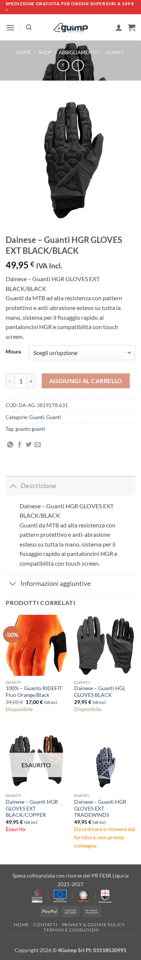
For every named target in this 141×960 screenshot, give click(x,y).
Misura (13, 352)
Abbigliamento (79, 52)
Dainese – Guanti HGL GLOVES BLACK (100, 691)
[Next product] (63, 65)
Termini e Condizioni (71, 930)
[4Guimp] (70, 27)
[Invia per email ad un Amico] (38, 445)
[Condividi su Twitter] (29, 445)
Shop (45, 52)
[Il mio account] (119, 27)
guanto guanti (30, 429)
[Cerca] (29, 27)
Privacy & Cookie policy (93, 924)
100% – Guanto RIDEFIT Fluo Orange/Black (34, 691)
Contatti (45, 924)
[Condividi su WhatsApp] (10, 445)
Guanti (115, 52)
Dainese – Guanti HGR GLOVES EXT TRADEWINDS (100, 808)
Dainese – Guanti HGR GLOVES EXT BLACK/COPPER (32, 808)
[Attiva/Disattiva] (13, 486)
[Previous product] (77, 65)
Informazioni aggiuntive (56, 583)
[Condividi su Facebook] (20, 445)
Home (24, 52)
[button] (10, 27)
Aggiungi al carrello (85, 380)
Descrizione (38, 486)
